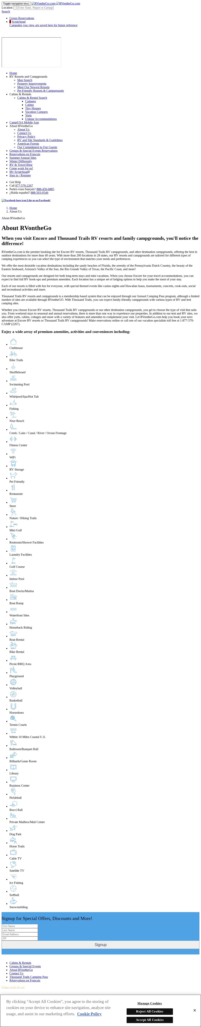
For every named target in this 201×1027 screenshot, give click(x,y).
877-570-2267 (24, 185)
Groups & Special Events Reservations (33, 150)
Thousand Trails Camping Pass (28, 977)
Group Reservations (21, 18)
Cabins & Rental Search (32, 97)
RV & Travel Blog (20, 164)
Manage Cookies (149, 1003)
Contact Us (24, 133)
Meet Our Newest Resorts (33, 87)
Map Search (24, 80)
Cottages (30, 101)
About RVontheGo (21, 970)
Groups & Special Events (25, 966)
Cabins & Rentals (20, 962)
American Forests (28, 143)
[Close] (194, 1010)
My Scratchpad (18, 172)
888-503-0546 (39, 192)
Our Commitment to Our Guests (37, 147)
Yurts (28, 115)
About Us (23, 129)
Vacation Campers (36, 112)
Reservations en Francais (24, 154)
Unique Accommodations (41, 119)
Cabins (29, 104)
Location (7, 7)
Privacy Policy (26, 136)
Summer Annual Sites (22, 157)
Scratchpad (43, 23)
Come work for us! (21, 168)
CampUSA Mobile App (24, 122)
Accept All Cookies (150, 1020)
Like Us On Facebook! (16, 956)
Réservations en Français (24, 980)
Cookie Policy (89, 1014)
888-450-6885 (45, 189)
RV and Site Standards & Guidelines (40, 140)
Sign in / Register (20, 175)
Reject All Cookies (149, 1011)
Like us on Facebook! (38, 200)
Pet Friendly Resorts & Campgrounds (40, 90)
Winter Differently (20, 161)
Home (13, 73)
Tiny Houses (33, 108)
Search (6, 11)
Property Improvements (31, 83)
